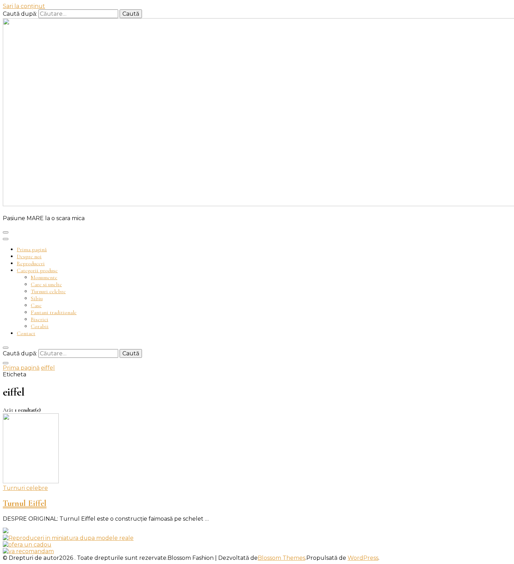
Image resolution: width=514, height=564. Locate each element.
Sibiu (37, 298)
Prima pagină (32, 249)
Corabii (40, 326)
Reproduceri (31, 263)
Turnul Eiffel (25, 503)
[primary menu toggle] (5, 232)
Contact (26, 333)
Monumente (44, 277)
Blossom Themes (281, 558)
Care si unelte (46, 284)
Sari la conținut (24, 6)
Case (36, 305)
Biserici (39, 319)
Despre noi (29, 256)
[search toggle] (5, 348)
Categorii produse (37, 270)
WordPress (363, 558)
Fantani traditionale (54, 312)
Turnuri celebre (48, 291)
